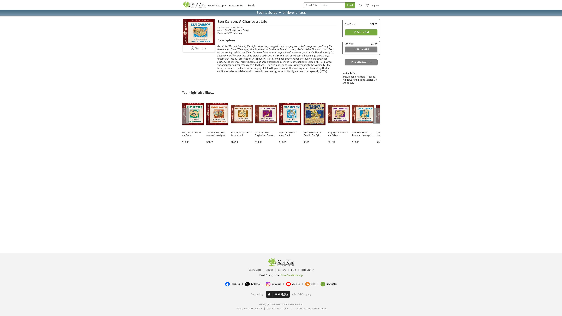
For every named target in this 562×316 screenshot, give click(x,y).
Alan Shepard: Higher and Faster (191, 134)
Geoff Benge (230, 30)
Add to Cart (362, 32)
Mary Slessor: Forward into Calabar (338, 134)
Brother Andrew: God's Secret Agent (241, 134)
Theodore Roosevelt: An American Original (216, 134)
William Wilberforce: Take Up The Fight (312, 134)
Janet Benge (243, 30)
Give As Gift (363, 49)
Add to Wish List (363, 62)
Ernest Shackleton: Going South (288, 134)
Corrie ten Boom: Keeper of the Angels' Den (362, 135)
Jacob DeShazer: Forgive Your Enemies (264, 134)
